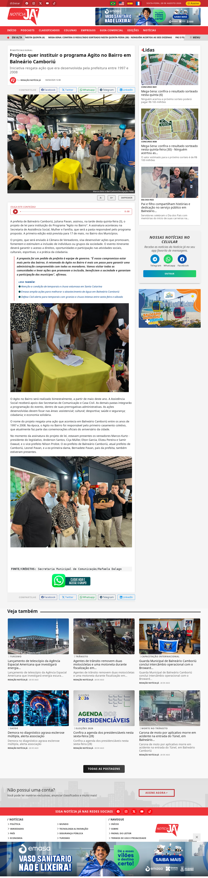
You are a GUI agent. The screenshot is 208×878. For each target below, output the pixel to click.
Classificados (49, 30)
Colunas (70, 30)
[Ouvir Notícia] (15, 211)
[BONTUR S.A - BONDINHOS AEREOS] (170, 308)
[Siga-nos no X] (134, 811)
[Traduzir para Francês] (138, 3)
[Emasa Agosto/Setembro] (148, 16)
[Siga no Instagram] (33, 3)
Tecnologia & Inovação (73, 828)
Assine (194, 3)
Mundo (63, 824)
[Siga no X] (40, 3)
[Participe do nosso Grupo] (71, 581)
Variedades (16, 828)
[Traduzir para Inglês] (121, 3)
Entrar (16, 3)
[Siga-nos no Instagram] (126, 811)
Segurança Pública (71, 833)
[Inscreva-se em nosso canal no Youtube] (142, 811)
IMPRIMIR (126, 197)
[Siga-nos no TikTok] (150, 811)
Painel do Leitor (121, 833)
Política (14, 824)
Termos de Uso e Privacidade (128, 838)
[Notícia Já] (38, 16)
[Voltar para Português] (113, 3)
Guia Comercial (111, 30)
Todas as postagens (104, 769)
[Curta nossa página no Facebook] (118, 811)
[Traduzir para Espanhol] (130, 3)
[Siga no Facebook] (26, 3)
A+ (111, 197)
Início (11, 30)
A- (101, 197)
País (12, 833)
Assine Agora (155, 792)
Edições (133, 30)
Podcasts (28, 30)
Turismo (64, 838)
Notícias (149, 30)
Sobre (114, 828)
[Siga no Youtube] (47, 3)
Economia (15, 838)
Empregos (88, 30)
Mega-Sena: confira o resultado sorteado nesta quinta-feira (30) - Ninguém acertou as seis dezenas (100, 37)
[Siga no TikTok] (54, 3)
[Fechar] (197, 837)
